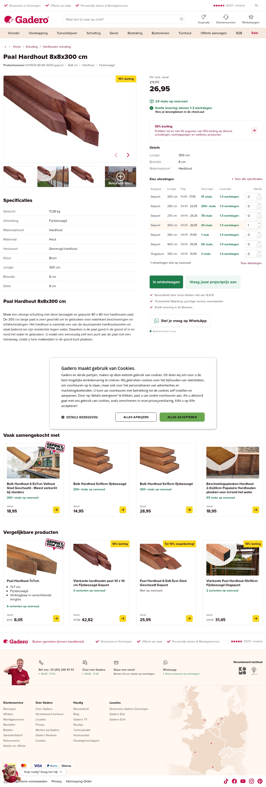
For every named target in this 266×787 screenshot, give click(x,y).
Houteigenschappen (86, 741)
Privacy (40, 725)
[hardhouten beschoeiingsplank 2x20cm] (255, 509)
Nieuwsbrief (81, 709)
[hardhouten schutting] (5, 47)
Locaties (41, 719)
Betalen (8, 730)
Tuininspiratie (81, 730)
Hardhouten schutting (57, 47)
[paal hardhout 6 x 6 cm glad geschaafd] (189, 618)
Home (17, 47)
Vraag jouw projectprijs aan (213, 282)
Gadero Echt (118, 719)
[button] (175, 19)
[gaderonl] (251, 781)
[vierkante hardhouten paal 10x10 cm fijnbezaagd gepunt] (122, 618)
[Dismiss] (61, 772)
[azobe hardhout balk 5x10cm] (122, 509)
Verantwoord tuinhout (49, 714)
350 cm (172, 235)
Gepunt (155, 197)
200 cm (172, 197)
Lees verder (87, 406)
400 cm (172, 244)
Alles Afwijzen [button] (136, 417)
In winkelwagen (166, 282)
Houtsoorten (81, 735)
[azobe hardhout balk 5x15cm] (189, 509)
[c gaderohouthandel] (243, 781)
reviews (235, 5)
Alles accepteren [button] (182, 417)
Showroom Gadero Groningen (129, 709)
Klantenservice (13, 703)
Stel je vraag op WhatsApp (184, 320)
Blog (76, 714)
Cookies (41, 741)
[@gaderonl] (226, 781)
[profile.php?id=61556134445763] (234, 781)
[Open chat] (11, 775)
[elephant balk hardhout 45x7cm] (56, 509)
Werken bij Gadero (47, 730)
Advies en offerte (14, 746)
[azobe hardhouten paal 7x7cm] (56, 618)
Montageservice (13, 719)
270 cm (172, 216)
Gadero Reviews (46, 735)
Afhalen (8, 714)
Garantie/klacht (12, 735)
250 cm (172, 206)
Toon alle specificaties (249, 179)
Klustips (78, 725)
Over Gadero (44, 703)
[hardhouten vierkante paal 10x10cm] (255, 618)
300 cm (172, 225)
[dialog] (133, 393)
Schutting (32, 47)
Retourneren (11, 741)
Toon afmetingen (251, 263)
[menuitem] (13, 33)
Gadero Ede (117, 714)
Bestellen (9, 725)
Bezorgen (9, 709)
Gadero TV (80, 719)
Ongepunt (157, 254)
